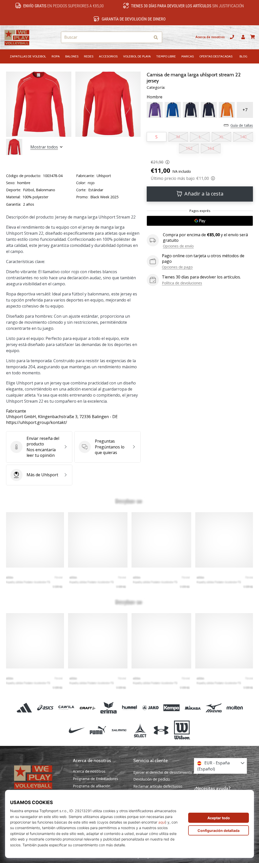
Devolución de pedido (151, 779)
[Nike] (76, 730)
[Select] (140, 730)
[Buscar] (156, 37)
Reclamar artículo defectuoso (157, 786)
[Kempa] (171, 707)
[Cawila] (66, 707)
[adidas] (24, 707)
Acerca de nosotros (210, 37)
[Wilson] (181, 730)
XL (221, 137)
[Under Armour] (160, 730)
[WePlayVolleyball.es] (38, 776)
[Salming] (119, 730)
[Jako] (150, 707)
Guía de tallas (241, 125)
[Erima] (108, 707)
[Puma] (98, 730)
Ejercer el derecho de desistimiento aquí (166, 772)
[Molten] (234, 707)
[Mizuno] (213, 707)
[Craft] (87, 707)
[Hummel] (129, 707)
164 (210, 148)
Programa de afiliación (91, 786)
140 (243, 137)
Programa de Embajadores (95, 779)
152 (189, 148)
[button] (146, 37)
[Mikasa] (192, 707)
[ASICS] (45, 707)
